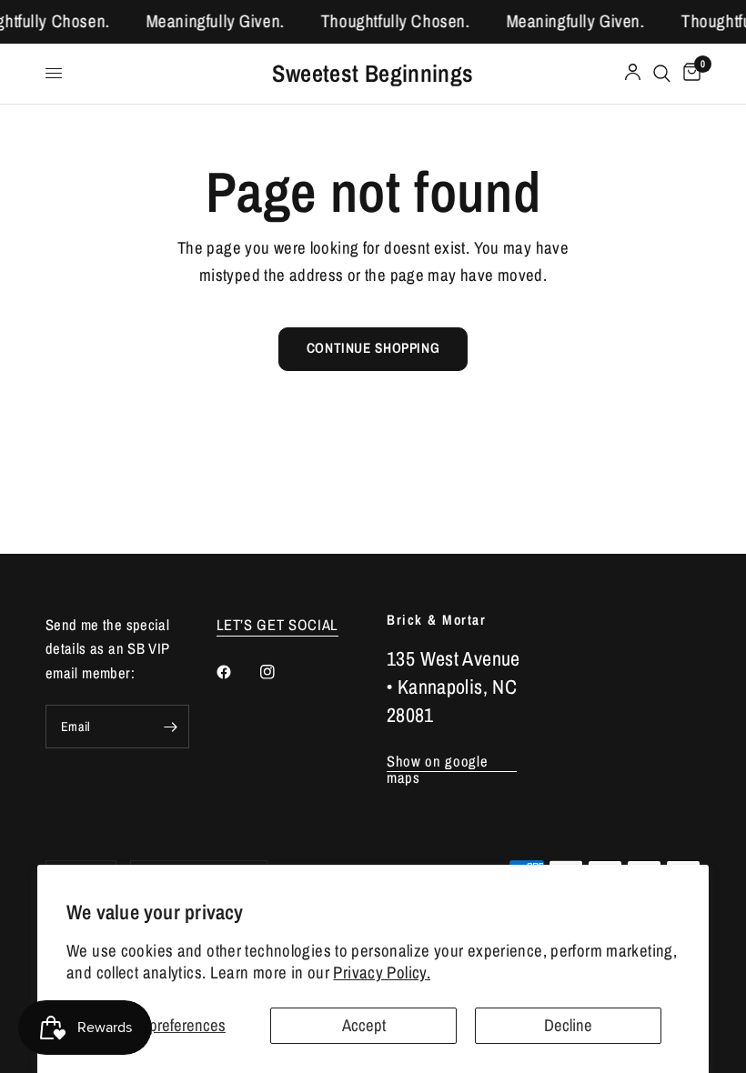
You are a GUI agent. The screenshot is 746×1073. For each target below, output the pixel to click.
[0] (689, 74)
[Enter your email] (171, 726)
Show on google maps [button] (437, 761)
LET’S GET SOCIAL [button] (278, 625)
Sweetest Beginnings (372, 73)
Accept (364, 1025)
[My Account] (633, 74)
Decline (568, 1025)
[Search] (662, 74)
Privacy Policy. (381, 972)
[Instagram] (280, 672)
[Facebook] (237, 672)
